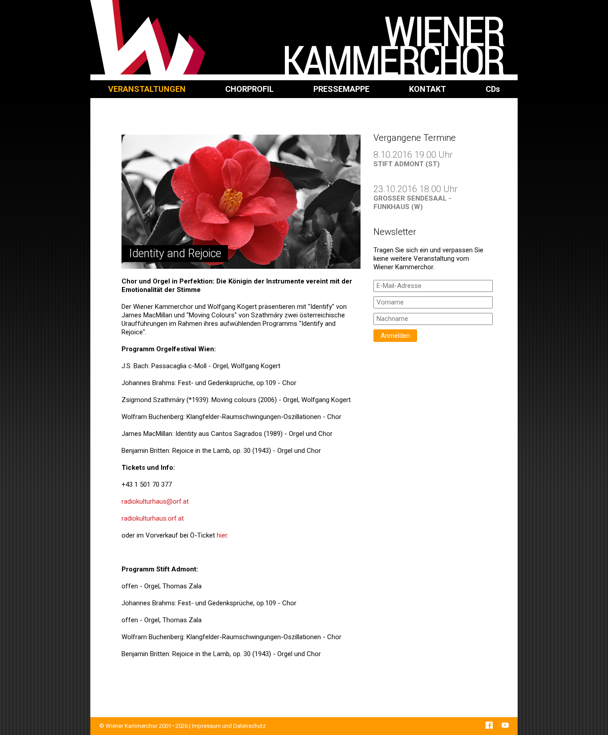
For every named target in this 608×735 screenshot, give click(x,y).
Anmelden (395, 336)
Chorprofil (249, 89)
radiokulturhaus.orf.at (153, 518)
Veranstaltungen (147, 89)
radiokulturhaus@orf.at (155, 501)
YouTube (505, 725)
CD (493, 89)
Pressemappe (341, 89)
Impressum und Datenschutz (229, 726)
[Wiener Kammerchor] (304, 37)
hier (222, 535)
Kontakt (427, 89)
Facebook (489, 725)
